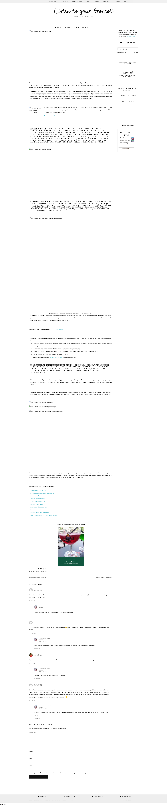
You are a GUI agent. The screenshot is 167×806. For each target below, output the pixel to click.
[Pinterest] (123, 108)
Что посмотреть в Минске (38, 490)
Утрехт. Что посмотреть (37, 501)
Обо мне (117, 1)
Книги (97, 1)
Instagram (70, 796)
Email (31, 758)
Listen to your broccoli (83, 12)
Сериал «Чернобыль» (37, 578)
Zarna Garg (127, 143)
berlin (33, 571)
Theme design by (130, 800)
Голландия (53, 1)
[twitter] (121, 42)
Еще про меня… (131, 37)
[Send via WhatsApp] (46, 569)
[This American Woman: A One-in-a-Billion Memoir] (132, 141)
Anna (35, 621)
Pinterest (126, 796)
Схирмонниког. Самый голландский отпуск (43, 510)
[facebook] (128, 42)
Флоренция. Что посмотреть (38, 496)
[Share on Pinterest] (43, 569)
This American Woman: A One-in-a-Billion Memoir (124, 140)
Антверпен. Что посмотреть (38, 507)
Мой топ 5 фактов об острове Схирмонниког (43, 515)
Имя (31, 751)
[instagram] (124, 42)
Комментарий (33, 732)
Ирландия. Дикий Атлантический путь (42, 493)
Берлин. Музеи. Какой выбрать (39, 512)
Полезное (64, 1)
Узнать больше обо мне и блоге (53, 116)
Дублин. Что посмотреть (37, 498)
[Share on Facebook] (39, 569)
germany (39, 571)
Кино (88, 1)
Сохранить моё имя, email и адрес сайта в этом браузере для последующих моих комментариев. (60, 773)
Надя (35, 589)
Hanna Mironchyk (45, 638)
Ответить (33, 600)
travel (45, 571)
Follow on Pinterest (128, 125)
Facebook (98, 796)
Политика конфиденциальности (63, 800)
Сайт (30, 766)
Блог (42, 1)
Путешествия (77, 1)
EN (125, 1)
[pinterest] (131, 42)
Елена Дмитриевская (41, 654)
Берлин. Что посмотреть (37, 504)
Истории (106, 1)
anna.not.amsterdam (58, 329)
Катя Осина (38, 684)
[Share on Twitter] (41, 569)
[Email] (134, 42)
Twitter (42, 796)
